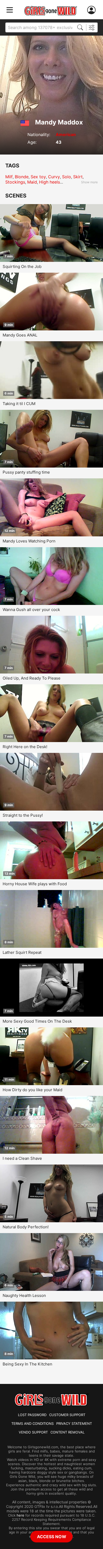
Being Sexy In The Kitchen (27, 1364)
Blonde (22, 176)
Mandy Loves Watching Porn (29, 540)
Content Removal (67, 1432)
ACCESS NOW (51, 1536)
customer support (67, 1415)
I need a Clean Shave (22, 1158)
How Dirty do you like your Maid (32, 1089)
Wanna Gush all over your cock (31, 609)
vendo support (33, 1432)
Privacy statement (74, 1423)
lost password (32, 1415)
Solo (66, 176)
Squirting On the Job (22, 266)
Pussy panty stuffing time (26, 472)
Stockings (15, 182)
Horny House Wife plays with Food (35, 883)
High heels (49, 182)
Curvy (54, 176)
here (20, 1515)
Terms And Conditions (32, 1423)
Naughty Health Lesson (24, 1295)
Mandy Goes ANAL (20, 335)
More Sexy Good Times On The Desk (37, 1021)
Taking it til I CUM (19, 403)
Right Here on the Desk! (25, 746)
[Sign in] (92, 10)
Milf (9, 176)
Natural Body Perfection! (26, 1226)
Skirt (78, 176)
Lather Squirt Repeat (22, 952)
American (66, 134)
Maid (32, 182)
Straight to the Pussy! (23, 815)
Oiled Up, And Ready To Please (31, 678)
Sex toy (38, 176)
